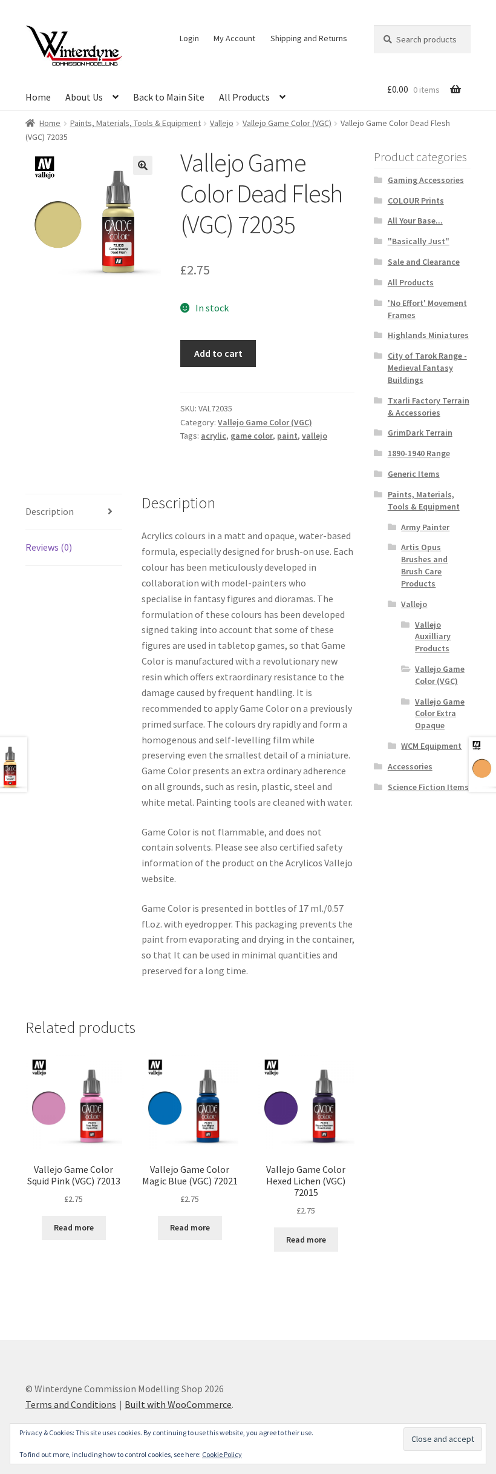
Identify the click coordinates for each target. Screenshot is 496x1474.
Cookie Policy (222, 1454)
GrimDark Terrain (420, 432)
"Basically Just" (418, 241)
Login (189, 38)
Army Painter (425, 527)
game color (251, 435)
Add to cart (218, 353)
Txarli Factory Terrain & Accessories (428, 406)
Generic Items (414, 473)
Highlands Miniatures (428, 335)
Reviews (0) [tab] (48, 547)
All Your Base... (415, 220)
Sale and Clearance (424, 261)
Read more (74, 1227)
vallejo (314, 435)
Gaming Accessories (426, 179)
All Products (244, 97)
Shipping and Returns (308, 38)
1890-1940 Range (419, 453)
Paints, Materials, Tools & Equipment (135, 123)
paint (287, 435)
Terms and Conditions (70, 1404)
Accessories (410, 766)
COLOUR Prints (416, 200)
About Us (84, 97)
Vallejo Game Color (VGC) (287, 123)
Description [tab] (49, 511)
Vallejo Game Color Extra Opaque (440, 713)
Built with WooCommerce (178, 1404)
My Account (234, 38)
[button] (142, 165)
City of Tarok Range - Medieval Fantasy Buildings (427, 367)
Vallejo (221, 123)
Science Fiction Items (428, 787)
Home (38, 97)
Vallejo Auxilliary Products (433, 636)
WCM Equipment (431, 745)
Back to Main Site (168, 97)
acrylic (213, 435)
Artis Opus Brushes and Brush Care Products (424, 565)
